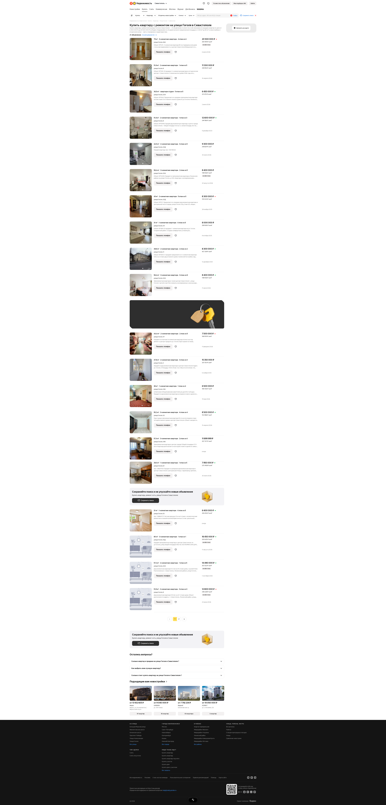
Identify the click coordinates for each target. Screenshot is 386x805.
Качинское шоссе (135, 732)
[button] (208, 3)
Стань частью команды (160, 777)
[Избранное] (204, 3)
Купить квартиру (167, 753)
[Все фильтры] (132, 15)
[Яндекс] (252, 801)
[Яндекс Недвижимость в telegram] (255, 777)
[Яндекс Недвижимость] (141, 3)
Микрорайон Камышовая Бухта (204, 738)
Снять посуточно (135, 755)
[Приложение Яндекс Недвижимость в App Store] (244, 792)
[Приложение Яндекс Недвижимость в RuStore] (254, 792)
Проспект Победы (136, 735)
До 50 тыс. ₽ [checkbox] (152, 317)
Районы (228, 729)
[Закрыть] (255, 15)
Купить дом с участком (169, 767)
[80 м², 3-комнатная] (142, 548)
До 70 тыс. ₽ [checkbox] (165, 317)
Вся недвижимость (136, 777)
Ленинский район (199, 735)
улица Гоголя (158, 42)
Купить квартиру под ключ (170, 758)
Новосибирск (166, 732)
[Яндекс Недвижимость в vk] (248, 777)
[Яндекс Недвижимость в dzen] (251, 777)
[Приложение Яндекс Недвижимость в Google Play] (248, 792)
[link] (252, 3)
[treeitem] (135, 9)
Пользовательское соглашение (180, 777)
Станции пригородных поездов (236, 732)
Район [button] (235, 15)
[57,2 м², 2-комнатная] (142, 574)
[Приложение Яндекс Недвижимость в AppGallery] (251, 792)
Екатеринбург (166, 735)
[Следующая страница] (184, 619)
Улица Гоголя (134, 741)
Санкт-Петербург (167, 729)
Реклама (147, 777)
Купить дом (165, 764)
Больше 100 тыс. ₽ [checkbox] (141, 323)
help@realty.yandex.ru (169, 790)
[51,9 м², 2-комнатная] (142, 600)
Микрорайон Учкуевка (201, 732)
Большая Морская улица (137, 727)
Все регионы (230, 727)
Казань (164, 738)
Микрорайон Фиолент (201, 729)
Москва (164, 727)
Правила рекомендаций (200, 777)
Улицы (228, 735)
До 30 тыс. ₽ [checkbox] (138, 317)
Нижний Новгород (168, 741)
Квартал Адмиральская (201, 727)
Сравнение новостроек (233, 738)
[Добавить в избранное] (175, 52)
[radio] (179, 619)
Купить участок (167, 761)
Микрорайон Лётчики (201, 741)
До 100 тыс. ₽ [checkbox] (179, 317)
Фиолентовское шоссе (137, 729)
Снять (131, 753)
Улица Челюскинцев (136, 738)
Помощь (213, 777)
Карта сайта (222, 777)
